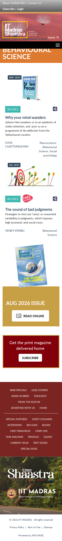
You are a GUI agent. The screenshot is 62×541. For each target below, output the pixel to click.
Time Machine (14, 436)
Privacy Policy (17, 527)
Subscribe (8, 9)
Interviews (14, 425)
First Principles (20, 431)
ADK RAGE (38, 535)
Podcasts (40, 396)
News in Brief (20, 396)
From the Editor (29, 402)
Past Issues (40, 442)
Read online (33, 316)
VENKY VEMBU (14, 231)
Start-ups (41, 431)
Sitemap (48, 527)
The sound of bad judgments (28, 209)
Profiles (33, 436)
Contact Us (35, 3)
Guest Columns (42, 419)
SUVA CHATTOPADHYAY (17, 144)
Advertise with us (23, 407)
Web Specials (18, 390)
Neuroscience (48, 143)
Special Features (16, 419)
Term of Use (34, 527)
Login (20, 9)
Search (52, 37)
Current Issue (19, 442)
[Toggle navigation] (57, 46)
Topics (16, 38)
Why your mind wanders (25, 117)
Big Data (32, 425)
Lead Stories (40, 390)
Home (6, 38)
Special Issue (29, 448)
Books (12, 109)
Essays (48, 436)
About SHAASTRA (14, 3)
